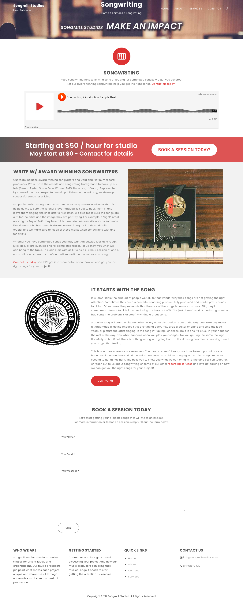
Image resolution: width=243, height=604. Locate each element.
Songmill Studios (28, 6)
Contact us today (24, 262)
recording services (180, 364)
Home (165, 8)
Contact (214, 8)
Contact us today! (164, 84)
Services (195, 8)
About (179, 8)
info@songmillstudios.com (200, 557)
